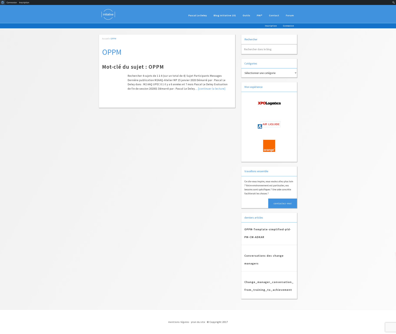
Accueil (105, 38)
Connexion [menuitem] (11, 2)
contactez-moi (283, 203)
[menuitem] (2, 2)
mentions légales (178, 321)
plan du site (198, 321)
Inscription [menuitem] (24, 2)
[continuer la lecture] (212, 88)
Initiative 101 (110, 14)
